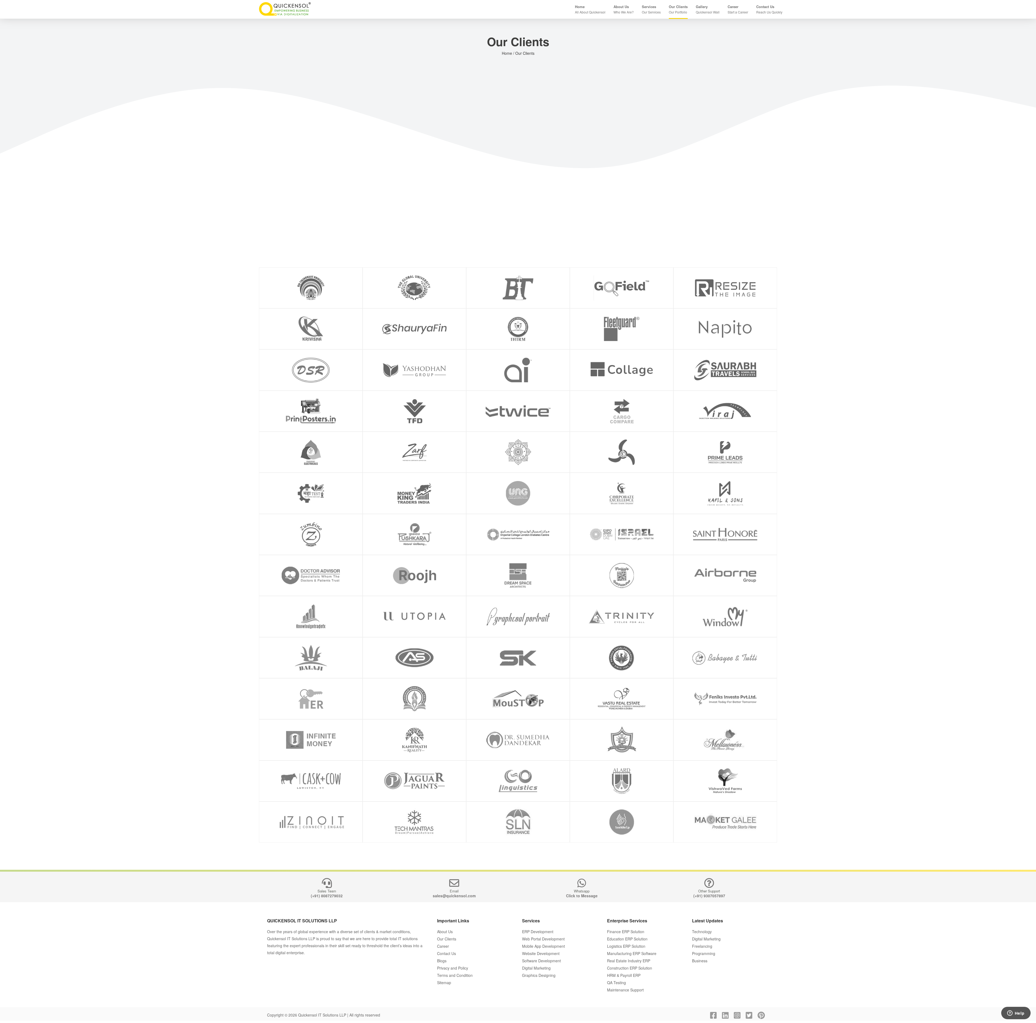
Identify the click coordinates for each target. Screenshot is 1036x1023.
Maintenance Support (625, 990)
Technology (702, 931)
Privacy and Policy (452, 968)
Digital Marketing (536, 968)
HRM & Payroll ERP (623, 975)
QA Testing (616, 982)
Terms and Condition (455, 975)
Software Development (541, 960)
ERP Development (537, 931)
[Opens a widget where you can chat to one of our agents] (1016, 1013)
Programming (703, 953)
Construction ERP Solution (629, 968)
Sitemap (444, 982)
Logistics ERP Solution (626, 946)
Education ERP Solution (627, 939)
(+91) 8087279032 (327, 895)
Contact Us (446, 953)
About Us (445, 931)
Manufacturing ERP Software (631, 953)
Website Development (541, 953)
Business (699, 960)
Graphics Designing (539, 975)
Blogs (442, 960)
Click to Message (582, 895)
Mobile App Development (543, 946)
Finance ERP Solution (625, 931)
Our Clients (446, 939)
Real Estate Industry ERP (628, 960)
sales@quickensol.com (454, 895)
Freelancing (702, 946)
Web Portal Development (543, 939)
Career (443, 946)
